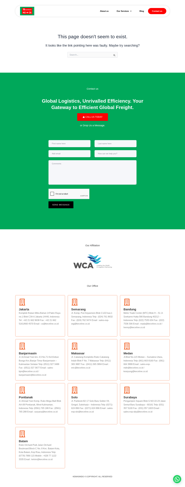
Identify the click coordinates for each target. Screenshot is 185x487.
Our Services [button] (123, 11)
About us (104, 11)
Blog (141, 11)
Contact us (157, 11)
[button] (124, 11)
